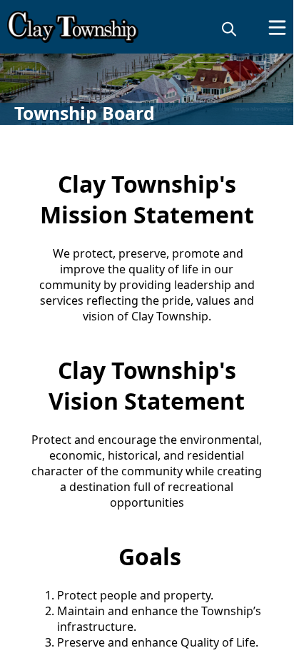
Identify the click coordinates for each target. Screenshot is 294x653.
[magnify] (229, 28)
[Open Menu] (277, 27)
